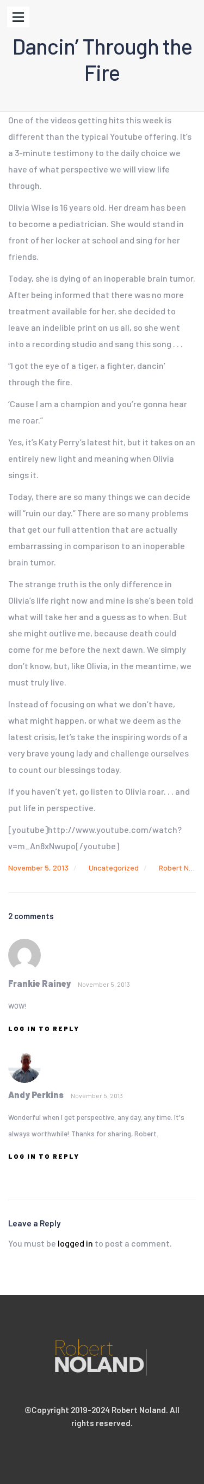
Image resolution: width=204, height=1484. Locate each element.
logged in (75, 1243)
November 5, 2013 (38, 867)
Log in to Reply (43, 1028)
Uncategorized (114, 867)
